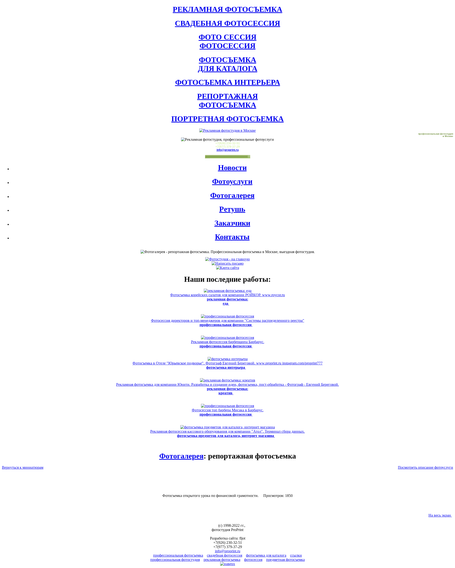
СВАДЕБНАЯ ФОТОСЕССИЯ (227, 23)
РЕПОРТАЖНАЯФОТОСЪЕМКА (227, 100)
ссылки (296, 555)
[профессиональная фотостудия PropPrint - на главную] (227, 130)
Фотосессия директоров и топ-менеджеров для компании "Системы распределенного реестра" (227, 322)
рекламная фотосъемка (222, 560)
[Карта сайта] (227, 268)
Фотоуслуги (232, 181)
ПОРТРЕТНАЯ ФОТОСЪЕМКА (227, 118)
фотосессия (253, 560)
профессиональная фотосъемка (178, 555)
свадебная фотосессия (224, 555)
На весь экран (440, 515)
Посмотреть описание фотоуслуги (425, 467)
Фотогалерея (232, 195)
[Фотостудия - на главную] (227, 259)
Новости (232, 167)
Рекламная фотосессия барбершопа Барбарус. (227, 344)
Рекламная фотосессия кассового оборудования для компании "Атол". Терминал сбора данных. (227, 433)
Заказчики (232, 223)
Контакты (232, 236)
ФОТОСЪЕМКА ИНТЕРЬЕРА (227, 82)
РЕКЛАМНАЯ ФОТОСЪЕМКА (227, 9)
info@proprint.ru (228, 150)
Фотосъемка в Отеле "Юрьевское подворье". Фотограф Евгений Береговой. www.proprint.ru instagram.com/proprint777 (227, 365)
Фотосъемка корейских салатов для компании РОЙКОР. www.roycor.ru (227, 299)
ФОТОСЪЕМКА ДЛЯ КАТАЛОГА (227, 64)
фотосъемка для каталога (266, 555)
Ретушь (232, 209)
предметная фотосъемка (285, 560)
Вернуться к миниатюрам (22, 467)
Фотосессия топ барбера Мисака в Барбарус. (228, 412)
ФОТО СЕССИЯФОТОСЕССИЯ (227, 41)
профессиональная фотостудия (175, 560)
